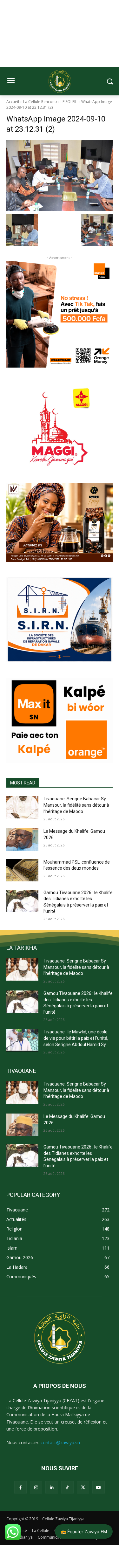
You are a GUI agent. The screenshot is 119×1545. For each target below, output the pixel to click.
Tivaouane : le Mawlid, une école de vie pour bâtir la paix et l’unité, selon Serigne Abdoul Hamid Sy (75, 1038)
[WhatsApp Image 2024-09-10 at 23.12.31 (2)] (59, 175)
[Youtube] (98, 1487)
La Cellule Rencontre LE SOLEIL (50, 101)
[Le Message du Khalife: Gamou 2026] (22, 839)
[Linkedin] (51, 1487)
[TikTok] (67, 1487)
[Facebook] (20, 1487)
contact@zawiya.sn (60, 1442)
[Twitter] (83, 1487)
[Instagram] (36, 1487)
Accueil (12, 101)
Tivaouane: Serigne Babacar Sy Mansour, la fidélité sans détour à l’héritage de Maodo (76, 805)
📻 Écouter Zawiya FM (84, 1531)
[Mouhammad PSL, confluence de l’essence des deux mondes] (22, 870)
